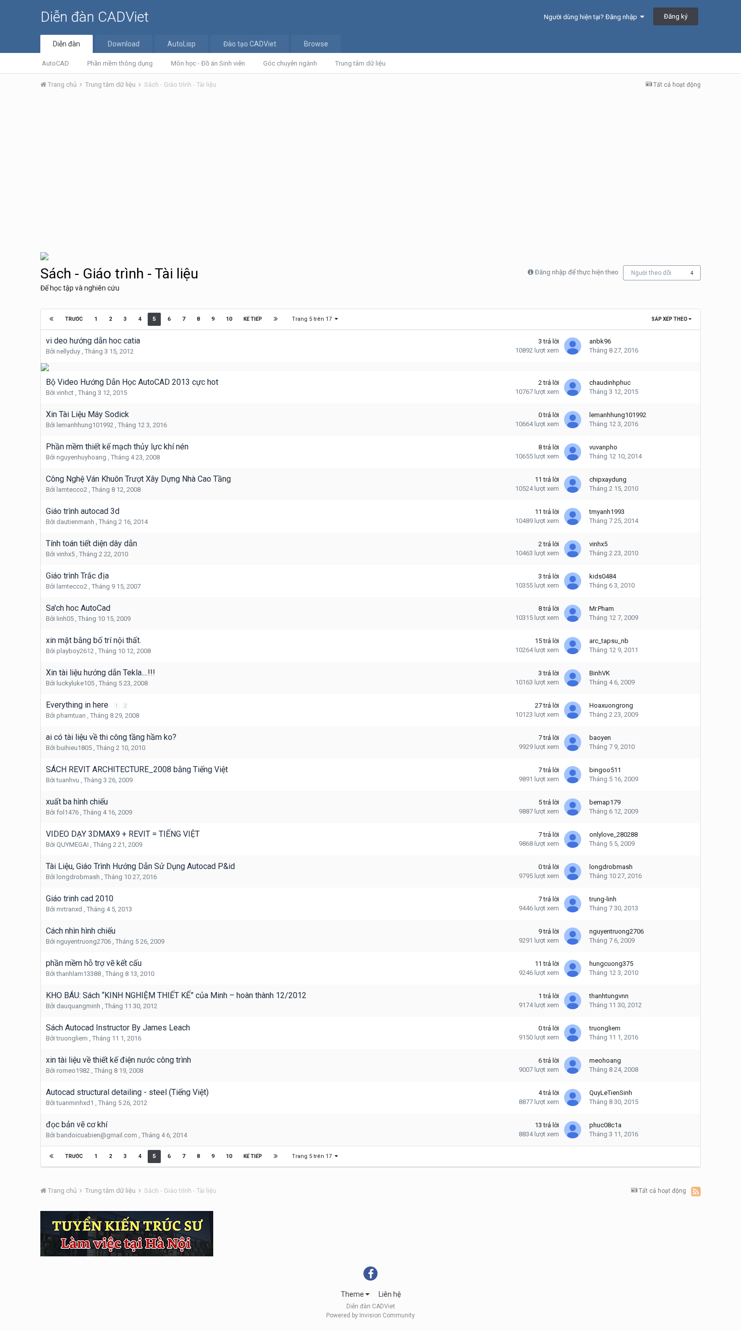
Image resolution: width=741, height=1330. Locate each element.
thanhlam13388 (78, 973)
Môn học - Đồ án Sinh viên (208, 63)
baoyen (600, 737)
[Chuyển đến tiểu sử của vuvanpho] (572, 451)
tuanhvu (67, 780)
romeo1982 (73, 1070)
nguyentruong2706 (83, 941)
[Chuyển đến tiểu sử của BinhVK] (572, 677)
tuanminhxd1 (75, 1103)
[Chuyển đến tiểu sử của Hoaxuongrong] (572, 710)
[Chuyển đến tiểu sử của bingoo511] (572, 774)
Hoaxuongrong (611, 705)
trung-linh (602, 899)
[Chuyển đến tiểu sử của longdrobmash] (572, 871)
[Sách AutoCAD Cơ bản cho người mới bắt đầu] (44, 255)
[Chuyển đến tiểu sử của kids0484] (572, 581)
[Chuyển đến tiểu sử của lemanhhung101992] (572, 419)
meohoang (605, 1060)
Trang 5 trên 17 (313, 319)
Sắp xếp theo (670, 319)
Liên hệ (390, 1294)
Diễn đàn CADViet (94, 17)
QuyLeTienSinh (610, 1092)
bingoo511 (605, 770)
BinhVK (599, 673)
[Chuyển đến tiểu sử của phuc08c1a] (572, 1129)
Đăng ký (676, 16)
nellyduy (68, 351)
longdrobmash (78, 877)
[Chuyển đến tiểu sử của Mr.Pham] (572, 613)
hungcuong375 (611, 963)
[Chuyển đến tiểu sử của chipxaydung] (572, 484)
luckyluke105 (75, 683)
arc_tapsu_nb (609, 641)
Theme (353, 1294)
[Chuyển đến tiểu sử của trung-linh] (572, 903)
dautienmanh (75, 522)
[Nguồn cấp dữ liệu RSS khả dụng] (696, 1191)
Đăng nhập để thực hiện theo (577, 272)
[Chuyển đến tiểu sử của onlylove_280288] (572, 839)
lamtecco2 (71, 489)
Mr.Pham (601, 608)
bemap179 (605, 802)
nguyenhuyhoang (81, 457)
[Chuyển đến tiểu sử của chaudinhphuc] (572, 387)
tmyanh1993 (607, 511)
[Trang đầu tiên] (51, 319)
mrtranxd (69, 909)
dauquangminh (78, 1006)
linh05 (65, 618)
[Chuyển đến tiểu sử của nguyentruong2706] (572, 936)
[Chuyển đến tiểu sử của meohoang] (572, 1065)
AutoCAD (55, 63)
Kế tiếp (252, 319)
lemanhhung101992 (84, 425)
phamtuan (71, 715)
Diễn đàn (66, 44)
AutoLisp (181, 44)
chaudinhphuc (610, 382)
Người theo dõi (651, 272)
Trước (74, 319)
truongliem (72, 1038)
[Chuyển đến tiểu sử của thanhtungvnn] (572, 1000)
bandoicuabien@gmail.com (96, 1135)
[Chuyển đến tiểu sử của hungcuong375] (572, 968)
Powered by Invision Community (370, 1315)
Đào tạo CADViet (249, 44)
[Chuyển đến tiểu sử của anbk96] (572, 346)
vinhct (65, 392)
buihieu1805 (74, 747)
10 (229, 319)
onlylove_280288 (613, 834)
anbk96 (600, 341)
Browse (316, 44)
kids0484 (602, 576)
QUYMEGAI (72, 844)
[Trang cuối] (276, 319)
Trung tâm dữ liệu (360, 63)
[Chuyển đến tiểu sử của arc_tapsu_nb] (572, 645)
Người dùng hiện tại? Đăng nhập (592, 17)
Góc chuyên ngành (290, 63)
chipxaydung (608, 479)
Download (124, 44)
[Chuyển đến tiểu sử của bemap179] (572, 807)
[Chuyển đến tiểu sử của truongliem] (572, 1033)
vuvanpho (603, 447)
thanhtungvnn (609, 996)
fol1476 (67, 812)
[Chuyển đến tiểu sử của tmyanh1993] (572, 516)
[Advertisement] (370, 173)
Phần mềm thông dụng (120, 63)
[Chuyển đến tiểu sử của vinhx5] (572, 548)
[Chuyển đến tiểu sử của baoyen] (572, 742)
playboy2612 (75, 651)
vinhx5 (65, 554)
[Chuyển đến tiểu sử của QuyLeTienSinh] (572, 1097)
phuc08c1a (605, 1125)
